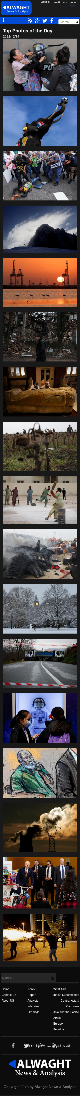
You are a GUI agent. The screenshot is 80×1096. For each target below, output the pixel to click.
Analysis (32, 1000)
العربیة (73, 1)
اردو (65, 1)
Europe (58, 1023)
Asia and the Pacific (66, 1012)
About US (8, 1000)
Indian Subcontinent (66, 995)
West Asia (59, 989)
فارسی (56, 1)
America (58, 1029)
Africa (57, 1018)
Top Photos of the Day (28, 30)
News (31, 989)
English (73, 5)
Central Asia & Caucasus (70, 1003)
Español (45, 1)
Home (5, 989)
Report (31, 995)
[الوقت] (16, 9)
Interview (33, 1006)
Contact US (9, 995)
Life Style (33, 1012)
